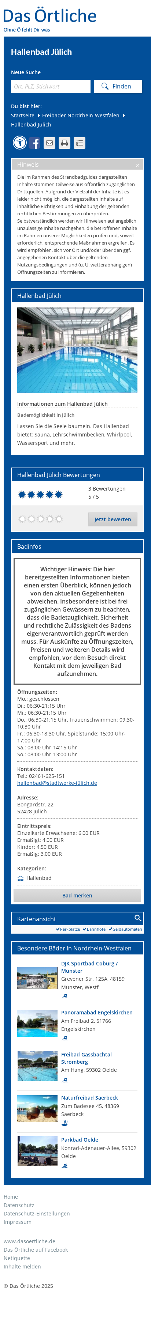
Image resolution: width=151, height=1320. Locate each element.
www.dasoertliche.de (29, 1241)
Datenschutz (19, 1205)
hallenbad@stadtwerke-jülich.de (57, 782)
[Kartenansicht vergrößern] (138, 918)
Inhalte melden (22, 1266)
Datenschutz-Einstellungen (37, 1213)
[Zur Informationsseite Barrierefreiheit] (19, 142)
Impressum (18, 1221)
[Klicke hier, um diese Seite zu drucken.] (64, 143)
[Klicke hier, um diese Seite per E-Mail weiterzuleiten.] (49, 143)
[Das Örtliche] (53, 11)
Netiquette (17, 1258)
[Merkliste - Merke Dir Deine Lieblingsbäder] (79, 143)
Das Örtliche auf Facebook (36, 1249)
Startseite (22, 115)
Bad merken (77, 895)
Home (11, 1196)
